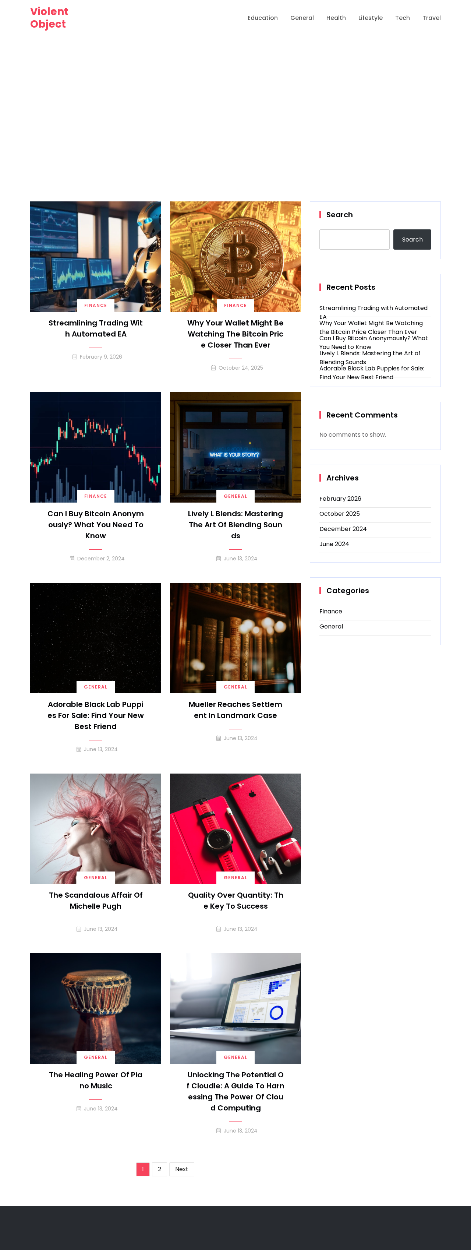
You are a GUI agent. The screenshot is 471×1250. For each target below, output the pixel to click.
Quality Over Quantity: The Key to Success (235, 900)
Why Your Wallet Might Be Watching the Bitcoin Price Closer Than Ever (235, 334)
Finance (95, 305)
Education (263, 18)
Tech (402, 18)
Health (336, 18)
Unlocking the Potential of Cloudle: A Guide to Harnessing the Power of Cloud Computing (235, 1091)
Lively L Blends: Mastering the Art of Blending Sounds (235, 524)
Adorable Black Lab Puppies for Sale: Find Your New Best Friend (95, 715)
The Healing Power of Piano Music (95, 1080)
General (302, 18)
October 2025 (339, 514)
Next (181, 1169)
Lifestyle (370, 18)
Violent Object (49, 18)
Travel (431, 18)
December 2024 (343, 529)
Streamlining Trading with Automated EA (96, 328)
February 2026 (340, 498)
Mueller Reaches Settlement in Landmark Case (235, 710)
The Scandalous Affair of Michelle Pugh (96, 900)
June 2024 (334, 544)
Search (339, 214)
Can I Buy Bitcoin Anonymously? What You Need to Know (95, 524)
